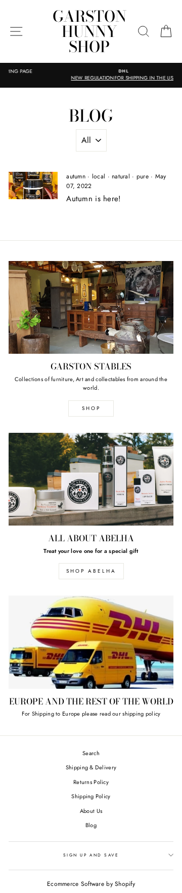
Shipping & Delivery (91, 767)
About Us (91, 811)
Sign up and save (91, 855)
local (98, 176)
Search (91, 753)
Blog (91, 825)
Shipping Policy (90, 796)
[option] (91, 75)
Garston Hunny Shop (89, 31)
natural (121, 176)
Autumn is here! (93, 198)
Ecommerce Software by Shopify (91, 883)
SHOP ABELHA (91, 571)
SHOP (91, 408)
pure (142, 176)
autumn (75, 176)
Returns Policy (91, 782)
